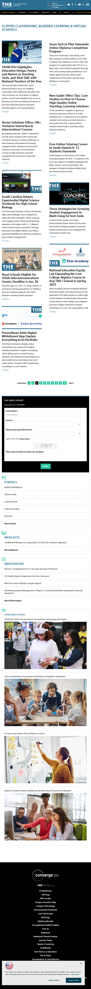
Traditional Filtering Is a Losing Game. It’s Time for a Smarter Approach (35, 542)
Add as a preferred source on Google (57, 5)
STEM (54, 12)
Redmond (45, 932)
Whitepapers (14, 564)
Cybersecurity (10, 494)
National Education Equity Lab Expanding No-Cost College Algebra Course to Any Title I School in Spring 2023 (67, 277)
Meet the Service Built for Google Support (22, 583)
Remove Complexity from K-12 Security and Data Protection (30, 568)
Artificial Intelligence (13, 487)
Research (45, 12)
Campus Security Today (45, 902)
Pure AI (45, 928)
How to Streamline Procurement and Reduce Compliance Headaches (35, 676)
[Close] (81, 963)
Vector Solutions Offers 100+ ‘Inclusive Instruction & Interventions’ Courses (21, 125)
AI (60, 12)
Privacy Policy (25, 439)
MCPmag (45, 917)
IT (72, 12)
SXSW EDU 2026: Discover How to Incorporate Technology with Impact (35, 619)
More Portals (10, 523)
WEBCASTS (12, 537)
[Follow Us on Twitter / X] (76, 4)
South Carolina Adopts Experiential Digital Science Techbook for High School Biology (20, 201)
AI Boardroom (45, 890)
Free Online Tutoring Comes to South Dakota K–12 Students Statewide (68, 147)
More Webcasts (11, 550)
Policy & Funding (11, 508)
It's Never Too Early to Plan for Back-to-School (24, 733)
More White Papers (13, 600)
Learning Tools (10, 501)
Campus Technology (45, 906)
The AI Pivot (45, 955)
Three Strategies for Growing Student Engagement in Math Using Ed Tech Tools (69, 212)
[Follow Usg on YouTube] (79, 4)
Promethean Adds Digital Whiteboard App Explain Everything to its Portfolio (19, 336)
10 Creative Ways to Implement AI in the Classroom (26, 576)
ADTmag (45, 894)
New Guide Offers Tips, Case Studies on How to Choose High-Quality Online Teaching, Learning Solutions (69, 100)
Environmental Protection (45, 909)
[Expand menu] (88, 5)
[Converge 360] (45, 875)
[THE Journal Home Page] (14, 5)
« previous (21, 383)
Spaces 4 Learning (45, 944)
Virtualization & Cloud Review (45, 959)
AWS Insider (45, 898)
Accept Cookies (73, 980)
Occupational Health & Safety (45, 925)
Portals (10, 482)
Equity (66, 12)
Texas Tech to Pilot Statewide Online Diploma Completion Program (69, 47)
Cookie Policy (74, 974)
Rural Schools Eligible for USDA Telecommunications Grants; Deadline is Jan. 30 (20, 278)
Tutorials (22, 12)
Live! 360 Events (45, 913)
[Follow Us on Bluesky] (69, 4)
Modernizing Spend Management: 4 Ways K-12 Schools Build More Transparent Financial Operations (43, 591)
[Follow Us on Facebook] (72, 4)
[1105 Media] (45, 885)
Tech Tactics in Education (45, 951)
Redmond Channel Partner (45, 936)
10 (65, 383)
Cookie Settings (53, 980)
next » (71, 383)
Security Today (45, 940)
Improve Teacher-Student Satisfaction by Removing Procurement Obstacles (37, 790)
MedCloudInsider (45, 921)
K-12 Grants (34, 12)
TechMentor (45, 947)
